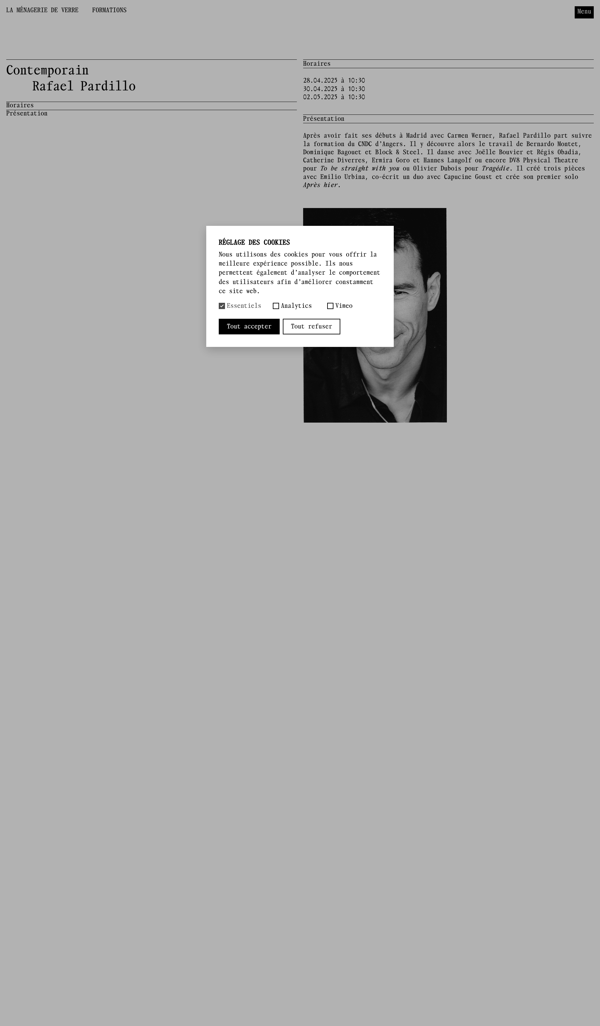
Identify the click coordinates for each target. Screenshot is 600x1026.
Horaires (20, 105)
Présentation (27, 113)
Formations (109, 10)
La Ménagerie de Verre (42, 10)
